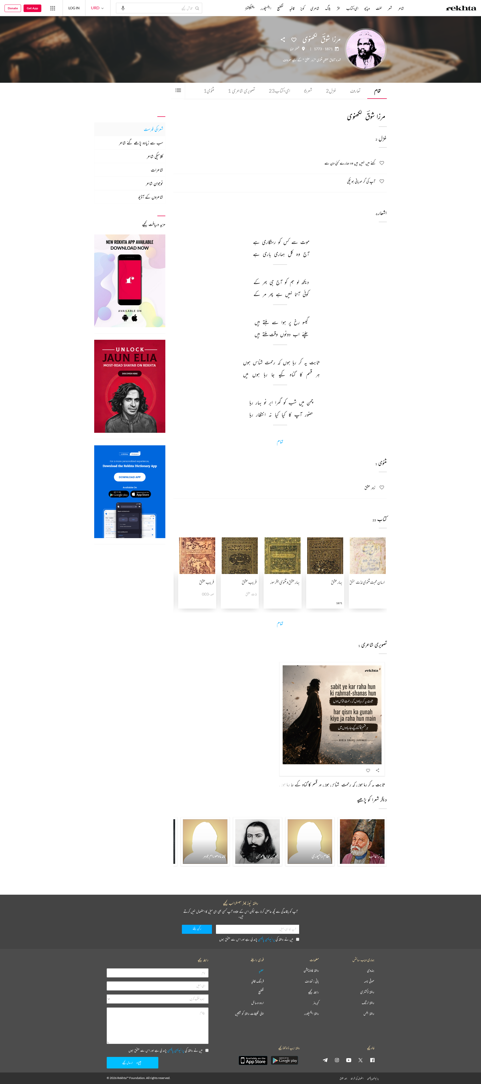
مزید (236, 8)
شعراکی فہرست (153, 129)
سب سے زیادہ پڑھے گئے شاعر (141, 143)
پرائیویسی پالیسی (266, 939)
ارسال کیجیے (127, 1062)
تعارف (355, 90)
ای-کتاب (279, 90)
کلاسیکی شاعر (155, 156)
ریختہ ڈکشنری (367, 992)
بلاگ (328, 8)
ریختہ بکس (369, 1014)
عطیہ (261, 970)
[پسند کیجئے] (293, 39)
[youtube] (349, 1060)
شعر (308, 90)
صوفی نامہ (369, 981)
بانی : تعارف (312, 981)
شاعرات (157, 170)
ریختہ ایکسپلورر (311, 1014)
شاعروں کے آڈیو (150, 197)
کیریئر (316, 1003)
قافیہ (291, 8)
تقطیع (280, 8)
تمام (377, 90)
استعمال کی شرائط (357, 1078)
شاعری (314, 8)
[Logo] (461, 9)
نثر (338, 8)
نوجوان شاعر (154, 183)
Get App (32, 8)
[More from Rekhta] (52, 8)
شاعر (401, 8)
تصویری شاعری (241, 90)
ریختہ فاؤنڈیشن (311, 970)
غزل (331, 90)
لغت (379, 8)
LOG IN (74, 8)
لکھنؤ (297, 49)
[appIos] (253, 1060)
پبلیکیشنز (250, 8)
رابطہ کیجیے (313, 992)
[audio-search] (123, 8)
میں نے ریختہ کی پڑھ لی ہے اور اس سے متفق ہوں (256, 939)
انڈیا (292, 49)
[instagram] (337, 1060)
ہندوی (370, 970)
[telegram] (325, 1060)
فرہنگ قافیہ (257, 981)
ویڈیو (367, 8)
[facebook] (372, 1060)
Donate (13, 8)
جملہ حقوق (343, 1078)
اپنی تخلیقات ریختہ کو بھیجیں (249, 1014)
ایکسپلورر (266, 8)
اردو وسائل (257, 1003)
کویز (302, 8)
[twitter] (360, 1060)
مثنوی (209, 90)
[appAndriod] (284, 1060)
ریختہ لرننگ (368, 1003)
